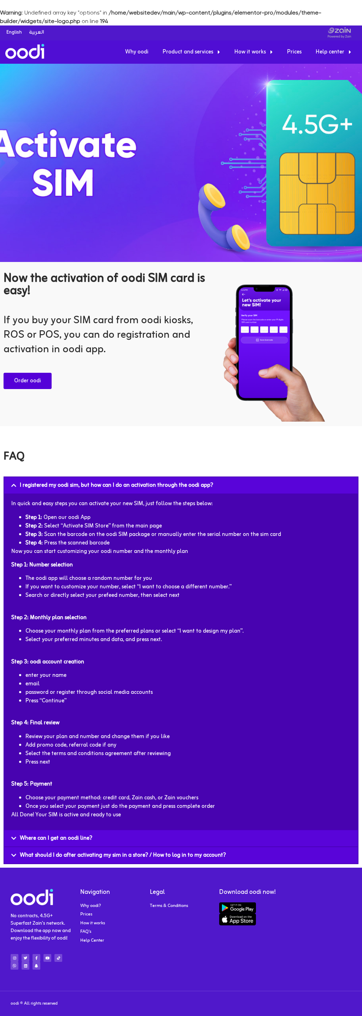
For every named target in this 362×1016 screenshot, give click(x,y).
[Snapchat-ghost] (36, 966)
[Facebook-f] (36, 958)
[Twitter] (25, 958)
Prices (294, 52)
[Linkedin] (25, 966)
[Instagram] (14, 958)
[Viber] (14, 966)
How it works (250, 52)
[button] (181, 485)
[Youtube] (47, 958)
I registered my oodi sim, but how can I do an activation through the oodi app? (116, 485)
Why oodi (136, 52)
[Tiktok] (58, 958)
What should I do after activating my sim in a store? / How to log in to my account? (123, 855)
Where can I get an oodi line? (56, 838)
